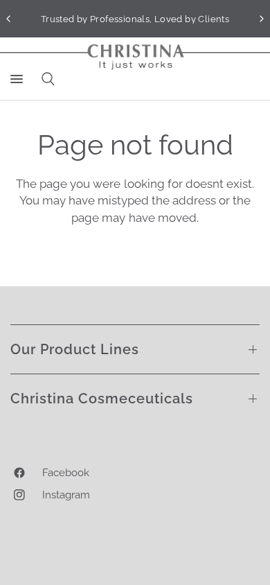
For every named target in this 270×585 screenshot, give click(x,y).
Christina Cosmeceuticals (101, 398)
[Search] (46, 79)
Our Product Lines (74, 349)
